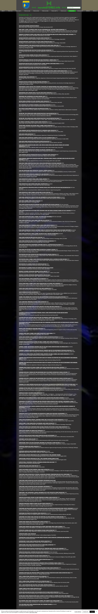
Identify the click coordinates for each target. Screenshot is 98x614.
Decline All (85, 611)
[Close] (96, 612)
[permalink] (61, 63)
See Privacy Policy (33, 612)
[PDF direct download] (63, 204)
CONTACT (22, 21)
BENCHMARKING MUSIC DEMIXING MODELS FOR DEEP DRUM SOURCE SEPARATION (35, 92)
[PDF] (75, 34)
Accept (92, 611)
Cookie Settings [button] (78, 611)
